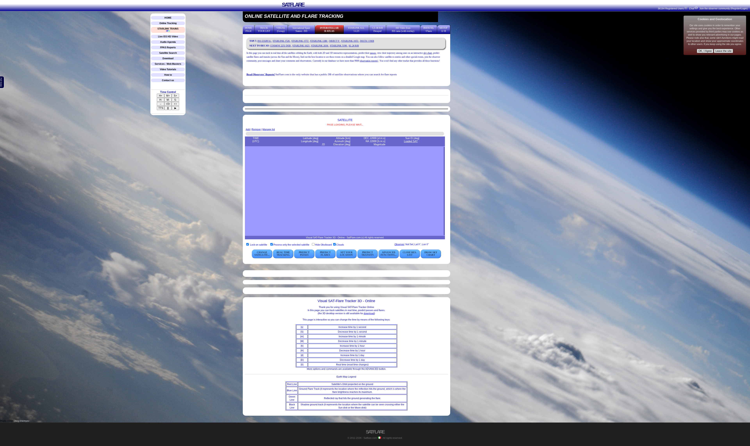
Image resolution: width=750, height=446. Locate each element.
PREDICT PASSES (304, 253)
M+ (168, 95)
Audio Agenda (168, 42)
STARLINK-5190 (338, 45)
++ (175, 103)
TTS (160, 108)
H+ (160, 95)
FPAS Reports (168, 47)
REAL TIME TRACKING (283, 253)
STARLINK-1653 (350, 41)
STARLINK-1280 (319, 41)
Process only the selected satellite (291, 244)
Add (248, 129)
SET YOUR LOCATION (346, 253)
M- (168, 99)
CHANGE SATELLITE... (262, 253)
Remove (256, 129)
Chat (691, 8)
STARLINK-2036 (320, 45)
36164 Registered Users (671, 8)
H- (160, 99)
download (369, 313)
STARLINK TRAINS (168, 28)
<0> (168, 103)
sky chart (427, 53)
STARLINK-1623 (301, 45)
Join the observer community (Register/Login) (723, 8)
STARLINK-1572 (300, 41)
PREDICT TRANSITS (368, 253)
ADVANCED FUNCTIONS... (388, 253)
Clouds (340, 244)
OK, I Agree (705, 50)
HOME (167, 17)
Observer (399, 244)
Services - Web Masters (168, 64)
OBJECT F (334, 41)
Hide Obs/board (323, 244)
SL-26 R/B (354, 45)
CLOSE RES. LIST (410, 253)
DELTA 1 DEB (367, 41)
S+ (175, 95)
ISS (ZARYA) (264, 41)
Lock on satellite (258, 244)
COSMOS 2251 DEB (280, 45)
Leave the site (723, 50)
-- (160, 103)
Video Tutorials (168, 69)
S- (175, 99)
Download (167, 58)
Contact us (168, 80)
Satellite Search (168, 53)
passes (373, 53)
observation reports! (369, 60)
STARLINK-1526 (281, 41)
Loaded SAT (411, 141)
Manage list (268, 129)
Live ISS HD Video (168, 36)
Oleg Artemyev (21, 421)
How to (168, 75)
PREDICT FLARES (325, 253)
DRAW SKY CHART (430, 253)
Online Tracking (168, 23)
